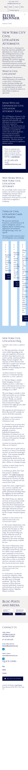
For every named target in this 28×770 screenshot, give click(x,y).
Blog (3, 666)
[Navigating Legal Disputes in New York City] (7, 612)
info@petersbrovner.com (14, 3)
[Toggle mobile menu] (25, 14)
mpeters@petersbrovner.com (10, 655)
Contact (4, 673)
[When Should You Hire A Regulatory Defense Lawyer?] (20, 612)
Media (4, 669)
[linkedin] (3, 649)
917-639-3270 (12, 160)
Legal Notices (18, 685)
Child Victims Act (18, 474)
